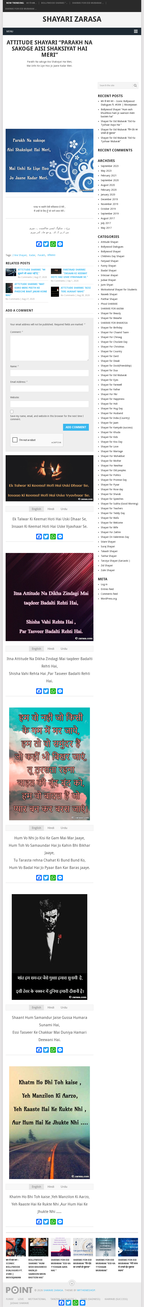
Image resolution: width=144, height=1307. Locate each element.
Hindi (50, 509)
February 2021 (109, 175)
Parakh (41, 255)
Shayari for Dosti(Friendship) (116, 365)
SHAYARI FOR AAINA (112, 308)
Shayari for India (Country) (115, 418)
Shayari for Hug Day (112, 408)
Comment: (16, 332)
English (36, 509)
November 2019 (109, 204)
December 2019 (109, 199)
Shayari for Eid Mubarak (114, 375)
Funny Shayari (108, 265)
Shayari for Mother (111, 460)
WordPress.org (109, 598)
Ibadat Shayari (108, 270)
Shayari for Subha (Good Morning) (119, 503)
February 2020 (109, 189)
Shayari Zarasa (72, 19)
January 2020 (108, 194)
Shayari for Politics (111, 475)
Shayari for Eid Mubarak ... (88, 3)
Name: (14, 366)
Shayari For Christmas (112, 346)
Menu (9, 31)
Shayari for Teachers (112, 508)
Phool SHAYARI (109, 303)
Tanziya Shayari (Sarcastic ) (115, 560)
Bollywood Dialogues (112, 246)
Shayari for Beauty (111, 313)
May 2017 (106, 227)
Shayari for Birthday (111, 327)
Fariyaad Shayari (109, 261)
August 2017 (108, 218)
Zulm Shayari (108, 570)
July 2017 (106, 223)
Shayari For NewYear (112, 465)
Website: (14, 397)
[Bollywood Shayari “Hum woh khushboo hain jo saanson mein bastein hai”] (38, 1247)
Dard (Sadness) (90, 1299)
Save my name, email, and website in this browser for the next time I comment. (47, 418)
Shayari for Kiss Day (111, 441)
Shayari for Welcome (112, 522)
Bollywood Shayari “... (54, 3)
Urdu (64, 509)
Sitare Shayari (108, 541)
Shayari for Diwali (110, 360)
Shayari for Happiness (112, 399)
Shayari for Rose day (112, 489)
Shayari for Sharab (111, 494)
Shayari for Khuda (110, 432)
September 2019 (110, 213)
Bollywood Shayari (111, 251)
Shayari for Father (110, 389)
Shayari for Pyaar (110, 484)
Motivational (37, 1299)
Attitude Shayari (109, 242)
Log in (104, 584)
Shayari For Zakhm (111, 532)
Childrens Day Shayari (112, 256)
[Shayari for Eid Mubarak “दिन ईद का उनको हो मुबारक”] (83, 1247)
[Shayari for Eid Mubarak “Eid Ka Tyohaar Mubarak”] (106, 1247)
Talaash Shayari (109, 551)
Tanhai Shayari (109, 556)
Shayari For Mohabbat (113, 456)
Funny (10, 1299)
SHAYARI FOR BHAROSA (114, 322)
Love (21, 1299)
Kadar (32, 255)
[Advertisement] (49, 96)
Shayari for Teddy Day (113, 513)
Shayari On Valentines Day (115, 537)
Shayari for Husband (112, 413)
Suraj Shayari (108, 546)
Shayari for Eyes (109, 380)
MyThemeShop (86, 1290)
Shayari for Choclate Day (114, 341)
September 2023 (110, 166)
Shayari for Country (111, 351)
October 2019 (108, 208)
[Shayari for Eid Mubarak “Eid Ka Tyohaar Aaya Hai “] (61, 1247)
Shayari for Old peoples (113, 470)
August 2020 (108, 185)
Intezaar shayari (109, 275)
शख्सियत (51, 255)
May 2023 (106, 170)
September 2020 (110, 180)
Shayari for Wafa (110, 517)
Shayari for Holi (109, 403)
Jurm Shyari (107, 284)
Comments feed (109, 593)
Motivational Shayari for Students (119, 289)
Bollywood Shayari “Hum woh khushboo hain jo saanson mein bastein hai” (118, 113)
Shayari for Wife (109, 527)
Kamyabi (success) (116, 1299)
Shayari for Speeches (112, 498)
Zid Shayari (107, 565)
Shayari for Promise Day (114, 479)
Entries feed (107, 589)
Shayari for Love (109, 446)
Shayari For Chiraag (111, 337)
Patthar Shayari (109, 299)
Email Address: (18, 381)
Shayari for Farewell (111, 384)
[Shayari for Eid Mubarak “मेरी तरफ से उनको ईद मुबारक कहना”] (128, 1247)
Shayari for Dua (109, 370)
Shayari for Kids (109, 437)
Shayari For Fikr (109, 394)
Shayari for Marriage (112, 451)
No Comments (25, 277)
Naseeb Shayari (109, 294)
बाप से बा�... (31, 3)
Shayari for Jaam (109, 422)
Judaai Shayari (108, 280)
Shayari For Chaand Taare (115, 332)
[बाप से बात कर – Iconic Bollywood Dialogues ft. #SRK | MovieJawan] (16, 1247)
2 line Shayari (19, 255)
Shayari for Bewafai (111, 318)
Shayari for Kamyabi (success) (117, 427)
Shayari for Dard (110, 356)
